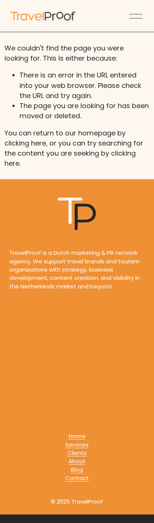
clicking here (25, 143)
